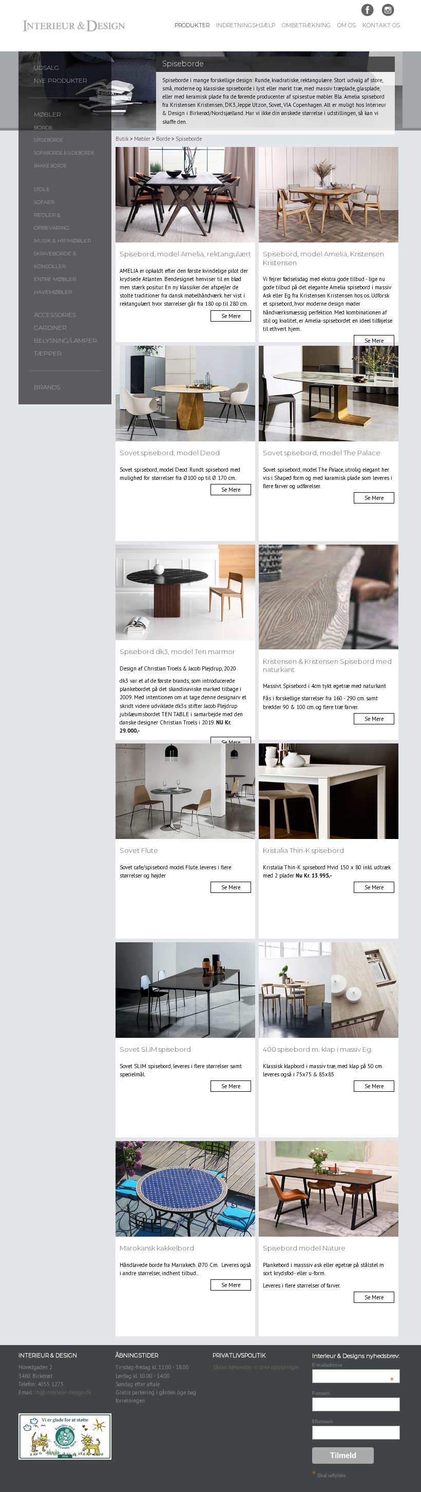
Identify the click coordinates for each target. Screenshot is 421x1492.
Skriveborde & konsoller (55, 260)
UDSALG (46, 67)
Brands (47, 387)
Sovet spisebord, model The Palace (321, 453)
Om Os (346, 25)
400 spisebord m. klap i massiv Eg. (318, 1049)
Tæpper (48, 353)
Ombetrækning (306, 25)
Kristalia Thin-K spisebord (303, 850)
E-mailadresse (353, 1365)
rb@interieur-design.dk (62, 1392)
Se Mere (230, 316)
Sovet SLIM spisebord (155, 1049)
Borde (43, 127)
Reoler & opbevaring (51, 221)
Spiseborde (48, 140)
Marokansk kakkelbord (157, 1248)
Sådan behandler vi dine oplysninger (256, 1367)
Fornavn (321, 1393)
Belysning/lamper (65, 340)
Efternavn (322, 1421)
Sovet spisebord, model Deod (170, 453)
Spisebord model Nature (304, 1248)
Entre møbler (55, 279)
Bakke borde (50, 166)
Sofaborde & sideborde (64, 153)
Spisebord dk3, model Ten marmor (177, 651)
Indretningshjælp (245, 25)
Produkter (192, 25)
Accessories (55, 315)
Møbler (47, 114)
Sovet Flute (139, 850)
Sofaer (44, 202)
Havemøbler (53, 292)
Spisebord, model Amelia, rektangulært (185, 254)
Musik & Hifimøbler (62, 240)
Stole (42, 189)
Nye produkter (60, 80)
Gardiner (50, 327)
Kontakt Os (381, 25)
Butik (122, 138)
